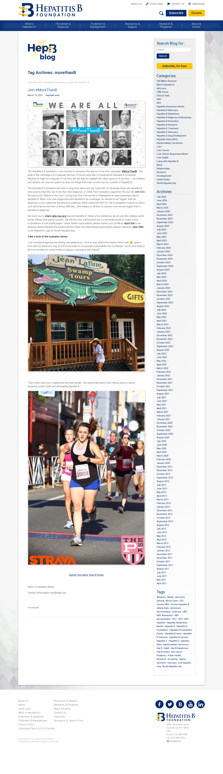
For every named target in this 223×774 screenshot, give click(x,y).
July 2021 (161, 397)
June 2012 (162, 532)
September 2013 (165, 477)
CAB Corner (163, 92)
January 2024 (163, 288)
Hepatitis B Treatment (167, 128)
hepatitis (161, 622)
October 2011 (163, 561)
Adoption (161, 597)
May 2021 (161, 404)
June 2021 (162, 401)
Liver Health (162, 157)
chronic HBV (163, 604)
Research (161, 172)
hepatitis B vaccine (178, 637)
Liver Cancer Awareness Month (172, 154)
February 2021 (164, 415)
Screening (172, 659)
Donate (196, 13)
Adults (170, 597)
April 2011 (162, 583)
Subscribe (176, 13)
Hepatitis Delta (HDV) (167, 139)
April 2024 (162, 280)
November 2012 (164, 514)
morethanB (33, 607)
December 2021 (164, 379)
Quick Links (156, 4)
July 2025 (161, 229)
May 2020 (161, 448)
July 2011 (161, 572)
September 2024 (165, 266)
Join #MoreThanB (42, 90)
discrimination (164, 611)
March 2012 (162, 543)
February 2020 (164, 459)
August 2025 (163, 226)
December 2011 (164, 554)
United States (163, 179)
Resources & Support (132, 25)
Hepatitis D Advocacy (167, 132)
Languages (198, 4)
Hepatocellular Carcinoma (169, 143)
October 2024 (163, 262)
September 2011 (165, 565)
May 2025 (161, 237)
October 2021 (163, 386)
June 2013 (162, 488)
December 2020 (164, 423)
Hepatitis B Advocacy (167, 110)
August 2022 (163, 350)
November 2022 (164, 339)
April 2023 (162, 320)
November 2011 (164, 558)
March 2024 (162, 284)
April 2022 (162, 364)
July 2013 (161, 485)
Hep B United (163, 651)
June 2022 (162, 357)
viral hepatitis (184, 662)
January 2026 (163, 211)
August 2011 (163, 568)
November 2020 (164, 426)
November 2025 (164, 218)
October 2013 (163, 474)
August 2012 (163, 525)
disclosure (175, 608)
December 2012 (164, 510)
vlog (159, 666)
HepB (166, 648)
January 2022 (163, 375)
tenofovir (161, 662)
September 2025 (165, 222)
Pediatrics (162, 655)
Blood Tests (172, 600)
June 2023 (162, 313)
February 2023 (164, 328)
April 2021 (162, 408)
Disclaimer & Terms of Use (68, 720)
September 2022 (165, 346)
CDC (181, 600)
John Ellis (139, 191)
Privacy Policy (26, 724)
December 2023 (164, 291)
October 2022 (163, 342)
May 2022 (161, 361)
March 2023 (162, 324)
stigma (182, 659)
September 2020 (165, 434)
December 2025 (164, 215)
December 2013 (164, 466)
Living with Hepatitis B (78, 82)
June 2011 (162, 576)
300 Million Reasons (167, 81)
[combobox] (174, 49)
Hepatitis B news (173, 633)
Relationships (163, 168)
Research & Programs (166, 25)
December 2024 (164, 255)
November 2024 (164, 258)
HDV (159, 103)
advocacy (32, 82)
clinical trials (163, 608)
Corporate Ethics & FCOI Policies (36, 728)
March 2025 (162, 244)
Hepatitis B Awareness (55, 82)
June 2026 (162, 200)
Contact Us (177, 4)
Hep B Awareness (179, 648)
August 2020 (163, 437)
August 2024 (163, 269)
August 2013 (163, 481)
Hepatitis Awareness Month (170, 106)
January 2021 (163, 419)
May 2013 (161, 492)
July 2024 (161, 273)
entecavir (176, 611)
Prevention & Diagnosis (63, 25)
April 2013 (162, 496)
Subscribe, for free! (174, 66)
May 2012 (161, 536)
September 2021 (165, 390)
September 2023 (165, 302)
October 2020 (163, 430)
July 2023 (161, 310)
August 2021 (163, 393)
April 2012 (162, 539)
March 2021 (162, 412)
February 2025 (164, 248)
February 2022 (164, 372)
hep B (159, 648)
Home (21, 704)
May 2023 (161, 317)
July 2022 (161, 353)
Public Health (174, 655)
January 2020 (163, 463)
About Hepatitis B (165, 84)
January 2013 (163, 506)
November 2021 (164, 382)
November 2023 (164, 295)
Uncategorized (164, 175)
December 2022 (164, 335)
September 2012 (165, 521)
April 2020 (162, 452)
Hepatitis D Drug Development (171, 135)
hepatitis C (162, 641)
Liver (159, 146)
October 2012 (163, 517)
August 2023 (163, 306)
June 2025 (162, 233)
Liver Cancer (163, 150)
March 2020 (162, 455)
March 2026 (162, 207)
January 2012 (163, 550)
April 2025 (162, 240)
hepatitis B (170, 626)
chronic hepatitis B (180, 604)
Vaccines (172, 662)
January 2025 (163, 251)
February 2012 (164, 547)
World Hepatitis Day (166, 183)
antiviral (160, 600)
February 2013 (164, 503)
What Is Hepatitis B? (29, 25)
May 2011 (161, 579)
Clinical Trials (163, 95)
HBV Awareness (165, 615)
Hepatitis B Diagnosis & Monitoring (174, 117)
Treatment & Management (97, 25)
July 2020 (161, 441)
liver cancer (176, 651)
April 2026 (162, 204)
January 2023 (163, 331)
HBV (40, 82)
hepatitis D (174, 641)
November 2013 (164, 470)
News (159, 165)
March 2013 (162, 499)
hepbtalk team (53, 95)
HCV (180, 619)
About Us (136, 4)
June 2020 (162, 444)
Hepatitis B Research (167, 124)
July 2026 (161, 196)
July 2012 (161, 528)
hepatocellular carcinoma (175, 644)
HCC (174, 619)
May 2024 (161, 277)
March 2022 (162, 368)
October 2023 (163, 299)
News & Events (196, 25)
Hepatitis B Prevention (168, 121)
